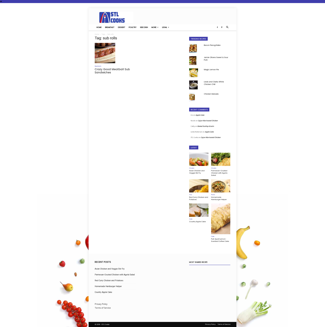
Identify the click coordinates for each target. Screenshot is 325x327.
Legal (164, 27)
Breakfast (109, 27)
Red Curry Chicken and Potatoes (198, 198)
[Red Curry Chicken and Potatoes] (198, 185)
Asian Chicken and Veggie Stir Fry (197, 171)
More (153, 27)
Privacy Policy (101, 304)
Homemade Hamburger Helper (219, 198)
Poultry (132, 27)
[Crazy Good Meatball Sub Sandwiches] (115, 53)
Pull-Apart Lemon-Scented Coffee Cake (220, 240)
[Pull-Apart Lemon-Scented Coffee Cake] (220, 218)
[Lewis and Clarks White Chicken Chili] (193, 84)
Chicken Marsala (211, 94)
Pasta (213, 195)
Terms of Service (103, 307)
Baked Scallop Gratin (205, 126)
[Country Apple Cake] (198, 210)
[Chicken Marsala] (192, 97)
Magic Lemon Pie (211, 69)
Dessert (121, 27)
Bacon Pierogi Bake (212, 45)
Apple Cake (200, 115)
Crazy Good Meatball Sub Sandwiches (112, 70)
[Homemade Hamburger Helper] (220, 185)
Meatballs (98, 66)
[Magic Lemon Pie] (193, 72)
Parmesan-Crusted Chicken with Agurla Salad (219, 172)
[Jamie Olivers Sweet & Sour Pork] (192, 60)
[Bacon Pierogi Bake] (193, 48)
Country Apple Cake (197, 221)
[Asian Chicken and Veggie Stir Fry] (198, 159)
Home (99, 27)
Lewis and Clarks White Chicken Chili (214, 83)
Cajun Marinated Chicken (208, 120)
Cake (190, 219)
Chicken (191, 168)
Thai (190, 195)
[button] (227, 27)
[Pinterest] (222, 27)
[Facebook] (217, 27)
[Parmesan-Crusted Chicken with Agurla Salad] (220, 159)
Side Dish (144, 27)
